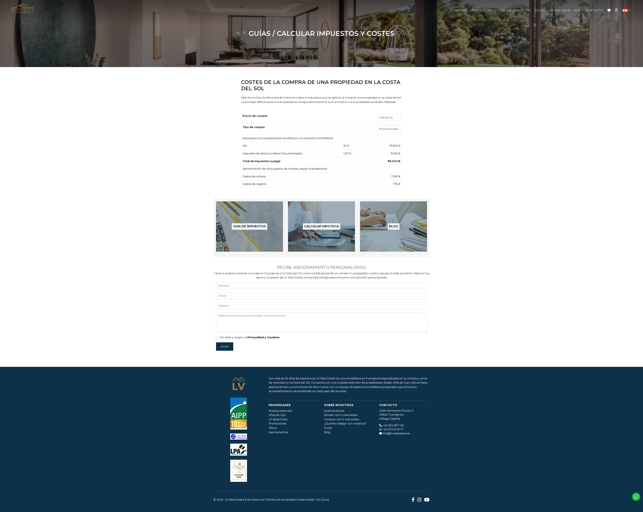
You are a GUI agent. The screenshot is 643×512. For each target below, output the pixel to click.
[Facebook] (413, 499)
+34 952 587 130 (393, 425)
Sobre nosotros (565, 10)
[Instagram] (419, 499)
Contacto (594, 10)
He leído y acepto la (250, 337)
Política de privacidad (281, 499)
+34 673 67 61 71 (392, 429)
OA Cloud (322, 499)
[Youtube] (427, 499)
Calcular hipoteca (321, 226)
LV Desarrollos (516, 10)
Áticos (273, 428)
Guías (328, 428)
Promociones (484, 10)
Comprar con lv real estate (341, 419)
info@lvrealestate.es (396, 433)
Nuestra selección (281, 410)
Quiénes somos (334, 410)
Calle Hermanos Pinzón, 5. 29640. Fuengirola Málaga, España (396, 414)
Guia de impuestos (249, 226)
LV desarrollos (278, 419)
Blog (393, 226)
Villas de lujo (277, 415)
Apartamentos (278, 432)
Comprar (459, 10)
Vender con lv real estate (341, 415)
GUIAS (540, 10)
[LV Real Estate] (22, 8)
